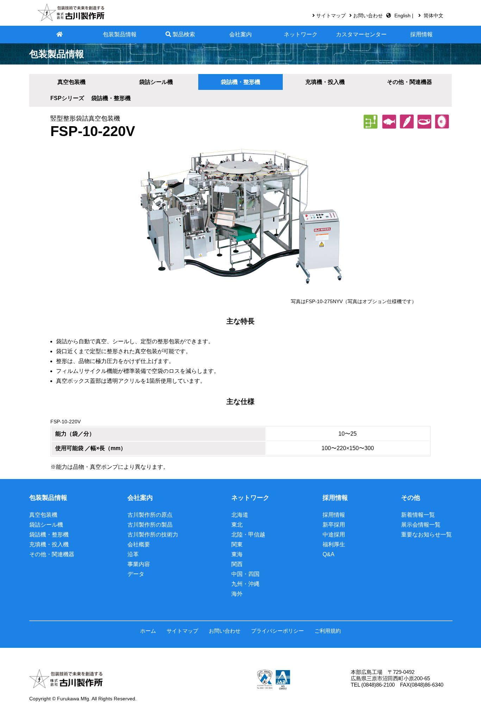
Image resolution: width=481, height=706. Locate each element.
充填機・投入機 (49, 544)
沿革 (133, 554)
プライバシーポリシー (277, 631)
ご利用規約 (327, 631)
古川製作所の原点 (150, 515)
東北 (237, 525)
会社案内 (240, 34)
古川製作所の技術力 (152, 535)
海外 (237, 594)
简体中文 (433, 15)
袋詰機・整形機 (49, 535)
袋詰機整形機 (240, 82)
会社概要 (138, 544)
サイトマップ (331, 15)
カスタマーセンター (361, 34)
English (403, 15)
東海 (237, 554)
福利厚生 (334, 544)
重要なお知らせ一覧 (426, 535)
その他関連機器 (409, 82)
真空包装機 (71, 82)
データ (135, 574)
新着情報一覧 (418, 515)
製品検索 (183, 34)
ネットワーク (301, 34)
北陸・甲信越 (248, 535)
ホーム (148, 631)
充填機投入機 (325, 82)
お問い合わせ (368, 15)
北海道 (239, 515)
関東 (237, 544)
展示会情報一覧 (421, 525)
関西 (237, 564)
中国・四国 (245, 574)
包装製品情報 (120, 34)
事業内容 (138, 564)
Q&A (329, 554)
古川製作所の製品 (150, 525)
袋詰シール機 (156, 82)
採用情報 (421, 34)
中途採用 (334, 535)
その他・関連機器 (51, 554)
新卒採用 (334, 525)
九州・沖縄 (245, 584)
